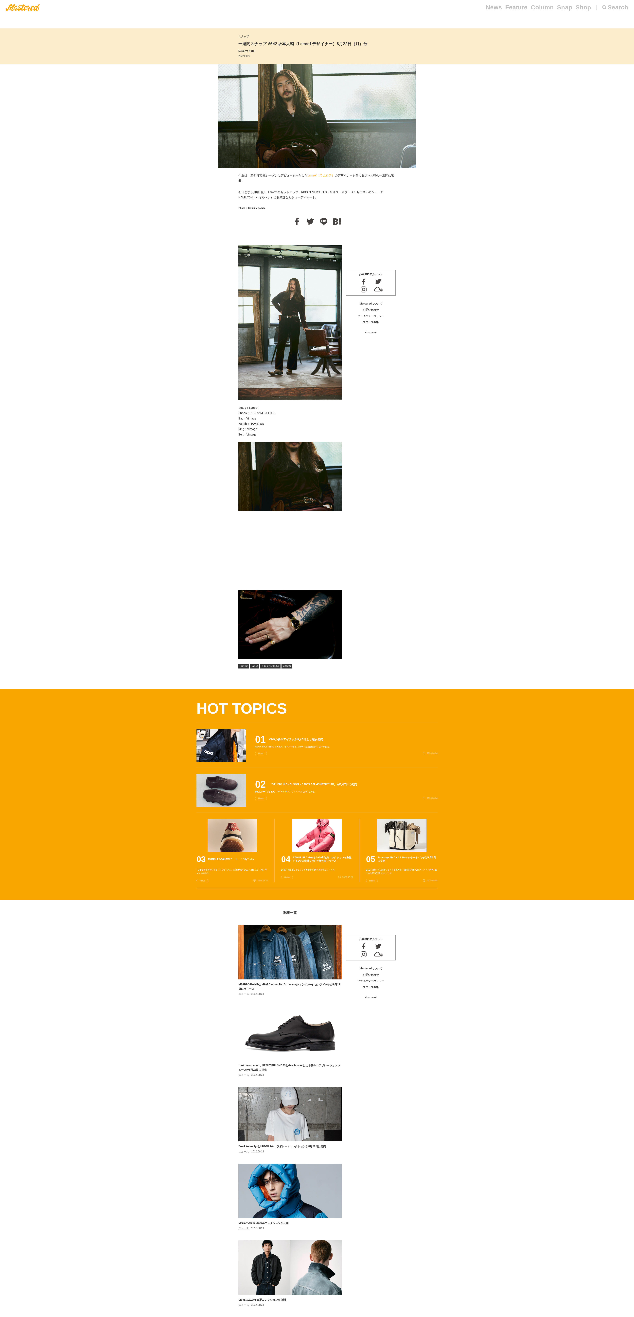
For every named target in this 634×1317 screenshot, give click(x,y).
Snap (564, 7)
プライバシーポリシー (371, 316)
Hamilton (244, 666)
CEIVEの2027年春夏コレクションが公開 (262, 1299)
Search (618, 7)
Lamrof (255, 666)
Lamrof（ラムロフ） (321, 175)
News (494, 7)
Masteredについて (370, 303)
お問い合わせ (371, 309)
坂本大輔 (287, 666)
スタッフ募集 (371, 322)
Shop (583, 7)
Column (542, 7)
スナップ (243, 36)
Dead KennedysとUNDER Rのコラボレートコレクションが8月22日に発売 (282, 1146)
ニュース (243, 993)
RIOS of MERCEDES (270, 666)
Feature (516, 7)
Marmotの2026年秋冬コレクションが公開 (263, 1223)
